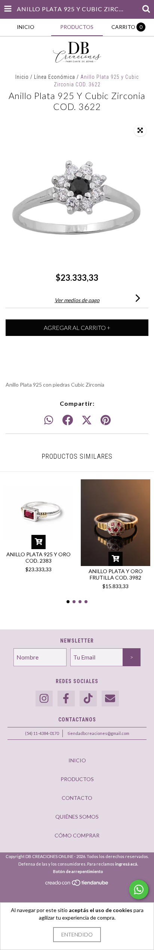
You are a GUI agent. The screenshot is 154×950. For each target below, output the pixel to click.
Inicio (22, 77)
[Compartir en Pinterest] (106, 420)
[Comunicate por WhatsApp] (138, 889)
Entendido (77, 934)
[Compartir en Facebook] (67, 420)
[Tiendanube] (77, 884)
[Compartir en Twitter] (86, 420)
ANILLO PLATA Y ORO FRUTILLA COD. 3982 (116, 574)
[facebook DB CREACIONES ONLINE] (66, 699)
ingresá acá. (126, 863)
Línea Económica (54, 77)
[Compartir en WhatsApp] (49, 420)
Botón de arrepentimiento (78, 871)
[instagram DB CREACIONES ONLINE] (44, 699)
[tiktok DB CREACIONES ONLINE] (88, 699)
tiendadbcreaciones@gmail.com (98, 733)
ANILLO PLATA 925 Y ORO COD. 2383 (38, 557)
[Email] (110, 699)
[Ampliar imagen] (140, 130)
